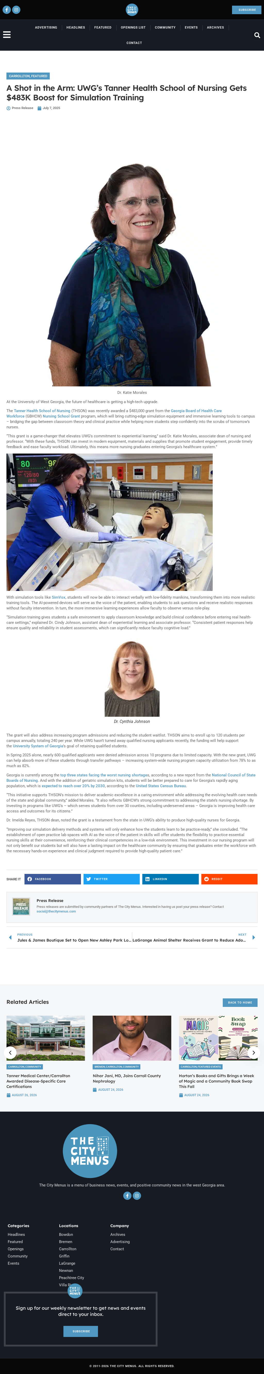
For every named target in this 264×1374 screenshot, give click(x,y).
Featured (103, 27)
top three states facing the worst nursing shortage (103, 775)
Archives (215, 27)
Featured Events (209, 1066)
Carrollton (19, 76)
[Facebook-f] (7, 10)
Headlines (76, 27)
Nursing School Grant (61, 416)
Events (191, 27)
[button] (257, 35)
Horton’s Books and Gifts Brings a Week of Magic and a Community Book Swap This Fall (216, 1081)
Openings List (133, 27)
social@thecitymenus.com (56, 911)
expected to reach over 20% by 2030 (73, 786)
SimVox (58, 597)
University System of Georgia (38, 746)
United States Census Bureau (161, 786)
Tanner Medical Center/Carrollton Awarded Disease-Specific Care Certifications (38, 1081)
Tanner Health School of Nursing (42, 411)
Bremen (100, 1066)
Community (165, 27)
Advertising (46, 27)
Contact (134, 43)
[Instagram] (16, 10)
